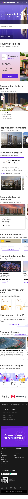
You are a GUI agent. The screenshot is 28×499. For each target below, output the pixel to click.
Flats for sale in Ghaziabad (9, 414)
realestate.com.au (18, 451)
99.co (15, 455)
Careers (3, 451)
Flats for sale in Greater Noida (10, 412)
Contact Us (3, 463)
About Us (3, 453)
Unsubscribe (4, 465)
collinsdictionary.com (19, 457)
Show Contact (11, 249)
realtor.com (16, 453)
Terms (2, 457)
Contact (10, 76)
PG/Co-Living (13, 22)
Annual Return (4, 459)
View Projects (11, 58)
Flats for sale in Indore (8, 417)
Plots (22, 22)
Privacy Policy (4, 461)
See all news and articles (21, 334)
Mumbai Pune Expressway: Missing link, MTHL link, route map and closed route (12, 351)
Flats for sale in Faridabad (9, 419)
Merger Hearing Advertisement (4, 467)
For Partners (4, 455)
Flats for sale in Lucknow (9, 416)
